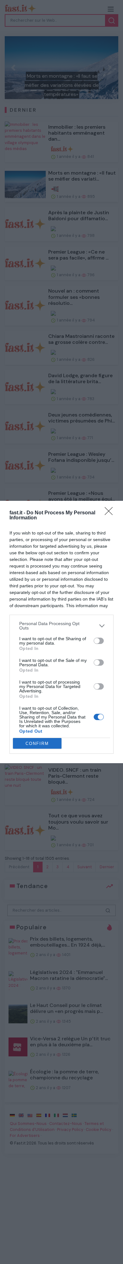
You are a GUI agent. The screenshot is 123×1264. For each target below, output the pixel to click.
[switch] (99, 641)
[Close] (111, 513)
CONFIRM (37, 743)
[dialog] (61, 632)
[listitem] (61, 625)
